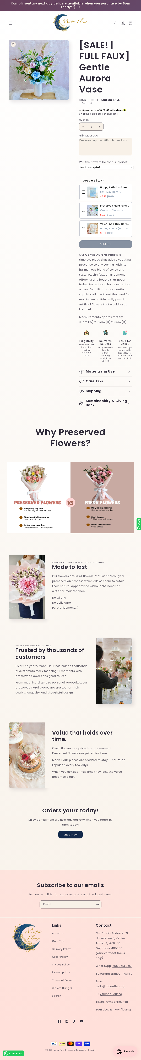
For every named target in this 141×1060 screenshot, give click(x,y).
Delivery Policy (61, 949)
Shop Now (70, 834)
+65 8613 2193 (122, 966)
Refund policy (61, 972)
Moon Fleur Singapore (64, 1050)
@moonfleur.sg (111, 994)
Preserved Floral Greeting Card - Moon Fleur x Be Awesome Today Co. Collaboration (114, 205)
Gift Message (88, 136)
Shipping (84, 113)
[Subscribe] (97, 904)
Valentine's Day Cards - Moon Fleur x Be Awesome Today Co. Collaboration (114, 224)
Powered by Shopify (86, 1050)
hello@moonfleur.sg (110, 986)
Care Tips (58, 941)
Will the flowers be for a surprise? (103, 162)
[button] (10, 23)
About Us (58, 933)
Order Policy (60, 957)
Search (56, 996)
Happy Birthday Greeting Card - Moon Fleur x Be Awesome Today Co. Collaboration (114, 187)
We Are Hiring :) (62, 988)
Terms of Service (63, 980)
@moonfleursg (121, 974)
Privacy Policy (61, 964)
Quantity (84, 119)
